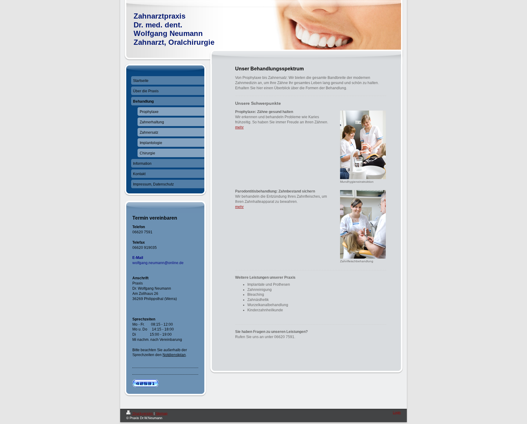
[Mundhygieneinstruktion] (363, 145)
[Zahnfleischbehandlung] (363, 224)
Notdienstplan (174, 355)
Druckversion (143, 413)
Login (397, 412)
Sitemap (161, 413)
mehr (239, 127)
